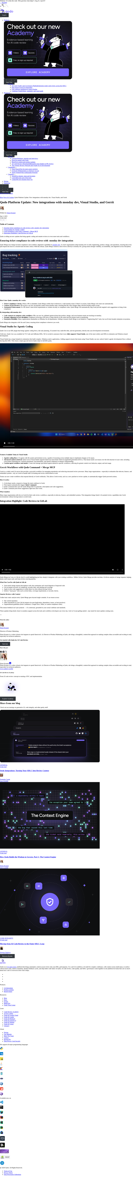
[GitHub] (5, 974)
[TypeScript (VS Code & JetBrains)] (66, 1054)
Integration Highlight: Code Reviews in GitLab (18, 233)
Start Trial (9, 82)
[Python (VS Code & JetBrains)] (66, 1049)
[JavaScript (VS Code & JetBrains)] (66, 1059)
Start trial (5, 644)
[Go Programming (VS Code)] (66, 1073)
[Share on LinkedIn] (3, 220)
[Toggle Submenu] (10, 20)
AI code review (12, 967)
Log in (4, 15)
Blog (1, 197)
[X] (5, 981)
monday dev (56, 245)
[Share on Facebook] (1, 220)
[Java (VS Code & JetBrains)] (66, 1064)
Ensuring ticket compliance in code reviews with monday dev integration (26, 228)
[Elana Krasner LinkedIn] (10, 663)
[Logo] (3, 963)
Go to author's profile (6, 669)
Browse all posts (7, 956)
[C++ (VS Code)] (66, 1084)
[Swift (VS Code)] (66, 1089)
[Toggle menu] (1, 17)
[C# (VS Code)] (66, 1094)
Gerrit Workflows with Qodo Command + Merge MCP (21, 231)
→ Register (3, 2)
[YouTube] (5, 976)
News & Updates (8, 197)
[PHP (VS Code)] (66, 1079)
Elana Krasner (11, 213)
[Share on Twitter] (6, 220)
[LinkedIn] (5, 979)
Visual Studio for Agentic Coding (14, 229)
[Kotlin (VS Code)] (66, 1068)
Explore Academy (7, 699)
